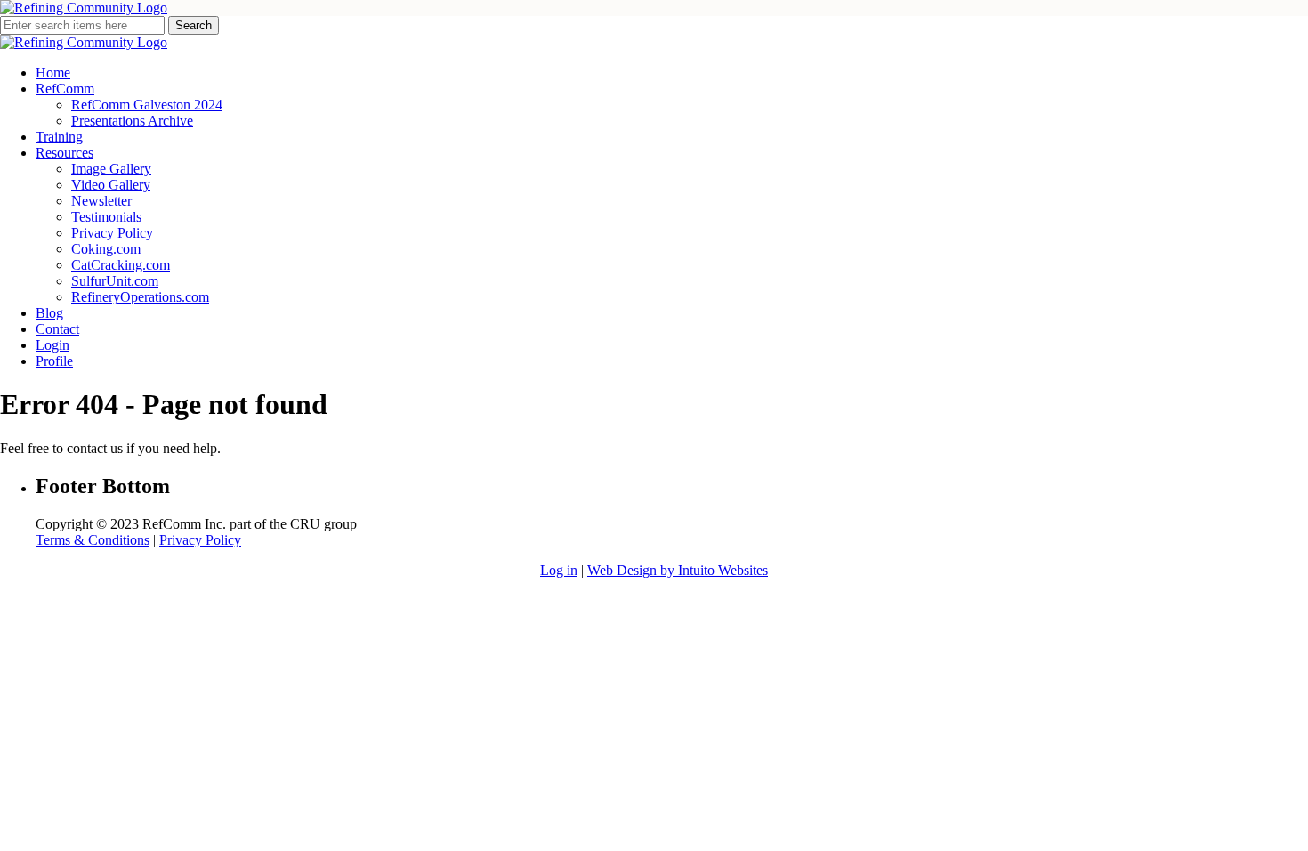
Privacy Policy (112, 232)
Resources (64, 152)
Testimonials (106, 216)
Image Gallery (111, 168)
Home (53, 72)
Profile (54, 361)
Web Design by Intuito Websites (677, 570)
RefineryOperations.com (140, 296)
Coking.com (106, 248)
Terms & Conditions (92, 539)
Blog (49, 312)
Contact (57, 328)
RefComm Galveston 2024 (146, 104)
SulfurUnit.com (114, 280)
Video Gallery (110, 184)
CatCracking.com (120, 264)
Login (52, 345)
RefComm (65, 88)
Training (59, 136)
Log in (558, 570)
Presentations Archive (132, 120)
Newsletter (101, 200)
